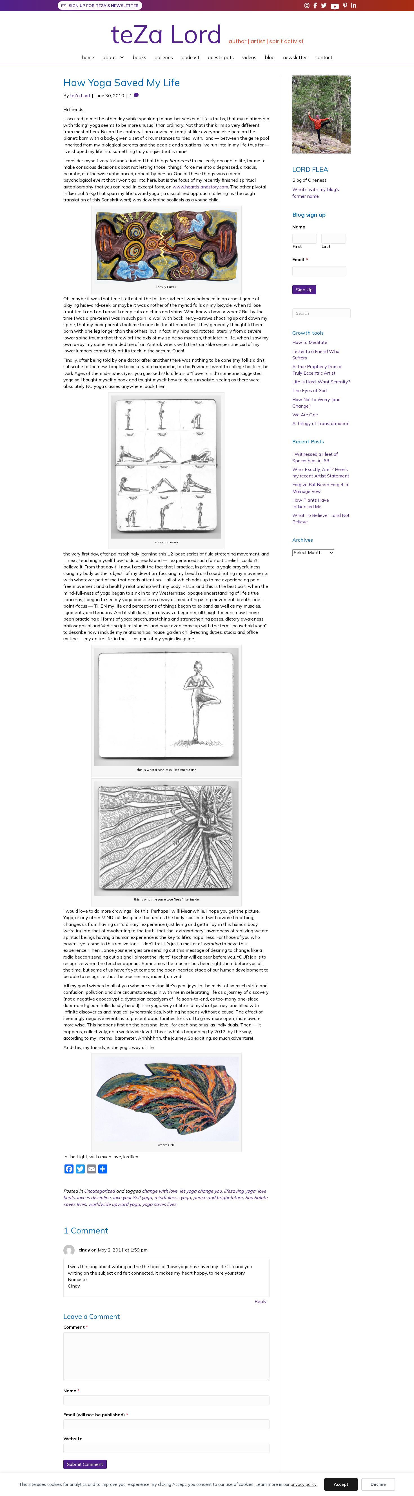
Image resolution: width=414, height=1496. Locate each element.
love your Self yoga (132, 1197)
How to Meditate (309, 342)
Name (71, 1390)
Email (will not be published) (95, 1414)
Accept (341, 1484)
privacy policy (304, 1484)
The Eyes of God (309, 390)
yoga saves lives (159, 1204)
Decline (378, 1484)
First (297, 246)
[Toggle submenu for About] (122, 57)
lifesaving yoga (239, 1191)
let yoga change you (201, 1191)
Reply (261, 1301)
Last (326, 246)
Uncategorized (99, 1191)
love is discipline (94, 1197)
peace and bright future (218, 1197)
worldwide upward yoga (114, 1204)
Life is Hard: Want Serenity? (321, 381)
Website (73, 1438)
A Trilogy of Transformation (321, 423)
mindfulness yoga (172, 1197)
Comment (75, 1327)
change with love (159, 1191)
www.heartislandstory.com (200, 187)
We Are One (305, 414)
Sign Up (304, 289)
